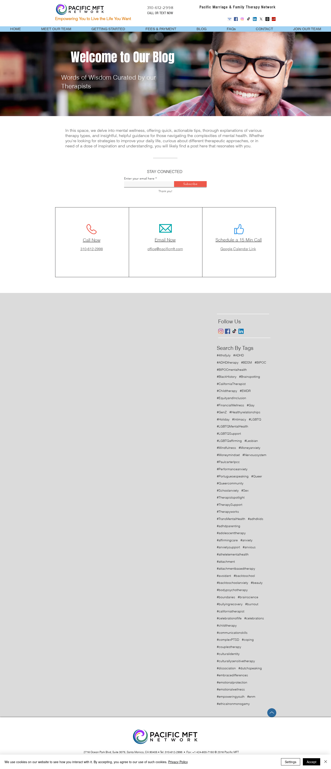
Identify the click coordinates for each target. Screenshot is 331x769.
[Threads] (267, 19)
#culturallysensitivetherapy (236, 661)
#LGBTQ (255, 419)
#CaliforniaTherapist (231, 384)
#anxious (249, 547)
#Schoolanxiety (228, 490)
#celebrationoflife (229, 618)
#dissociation (226, 668)
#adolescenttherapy (231, 533)
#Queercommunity (230, 483)
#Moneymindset (228, 455)
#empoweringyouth (231, 697)
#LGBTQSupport (229, 434)
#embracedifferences (232, 675)
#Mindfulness (226, 448)
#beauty (257, 583)
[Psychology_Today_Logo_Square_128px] (229, 19)
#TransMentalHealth (231, 519)
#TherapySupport (229, 505)
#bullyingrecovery (230, 604)
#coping (248, 640)
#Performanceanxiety (232, 469)
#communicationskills (232, 633)
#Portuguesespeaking (233, 476)
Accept (311, 762)
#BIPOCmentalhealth (232, 370)
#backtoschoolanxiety (232, 583)
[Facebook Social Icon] (236, 19)
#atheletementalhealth (233, 554)
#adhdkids (255, 519)
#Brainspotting (249, 377)
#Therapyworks (228, 512)
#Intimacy (239, 419)
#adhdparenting (228, 526)
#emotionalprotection (232, 682)
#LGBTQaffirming (229, 441)
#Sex (245, 490)
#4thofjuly (224, 355)
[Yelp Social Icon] (274, 19)
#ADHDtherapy (227, 362)
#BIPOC (260, 362)
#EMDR (245, 391)
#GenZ (222, 412)
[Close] (325, 761)
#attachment (226, 562)
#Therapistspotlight (231, 497)
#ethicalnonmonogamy (233, 704)
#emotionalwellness (231, 689)
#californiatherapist (230, 611)
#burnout (251, 604)
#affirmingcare (227, 540)
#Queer (256, 476)
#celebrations (254, 618)
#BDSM (246, 362)
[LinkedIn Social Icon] (255, 19)
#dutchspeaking (250, 668)
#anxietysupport (228, 547)
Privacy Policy (178, 762)
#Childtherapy (227, 391)
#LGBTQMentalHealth (232, 426)
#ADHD (238, 355)
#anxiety (246, 540)
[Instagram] (242, 19)
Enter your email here (139, 178)
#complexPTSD (228, 640)
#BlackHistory (226, 377)
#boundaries (226, 597)
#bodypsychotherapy (232, 590)
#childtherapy (227, 625)
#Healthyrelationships (244, 412)
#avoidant (224, 576)
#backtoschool (244, 576)
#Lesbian (251, 441)
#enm (251, 697)
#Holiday (223, 419)
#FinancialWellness (230, 405)
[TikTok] (248, 19)
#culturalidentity (228, 654)
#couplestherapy (229, 647)
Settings (290, 762)
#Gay (250, 405)
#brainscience (248, 597)
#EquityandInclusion (231, 398)
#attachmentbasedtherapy (236, 569)
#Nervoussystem (254, 455)
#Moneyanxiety (249, 448)
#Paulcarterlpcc (228, 462)
